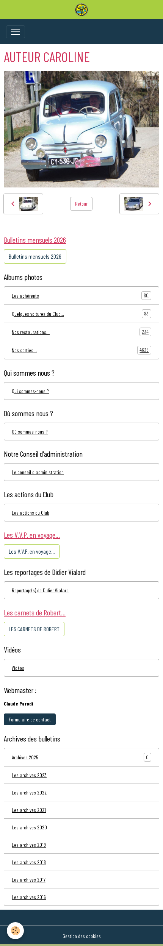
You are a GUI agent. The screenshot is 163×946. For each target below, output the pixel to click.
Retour (81, 203)
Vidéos (18, 668)
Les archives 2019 (29, 844)
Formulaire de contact (30, 719)
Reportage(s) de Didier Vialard (40, 590)
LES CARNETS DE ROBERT (34, 628)
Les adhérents (80, 295)
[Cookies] (15, 930)
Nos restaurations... (80, 331)
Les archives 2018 (29, 862)
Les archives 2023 (29, 775)
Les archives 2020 (29, 827)
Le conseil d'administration (38, 472)
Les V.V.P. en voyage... (32, 551)
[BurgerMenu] (15, 31)
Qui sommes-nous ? (30, 391)
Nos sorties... (80, 350)
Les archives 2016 (29, 897)
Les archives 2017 (28, 879)
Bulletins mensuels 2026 (35, 256)
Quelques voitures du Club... (80, 313)
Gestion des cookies (82, 936)
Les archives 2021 (29, 810)
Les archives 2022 (29, 792)
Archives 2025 (25, 757)
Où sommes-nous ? (30, 431)
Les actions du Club (30, 512)
